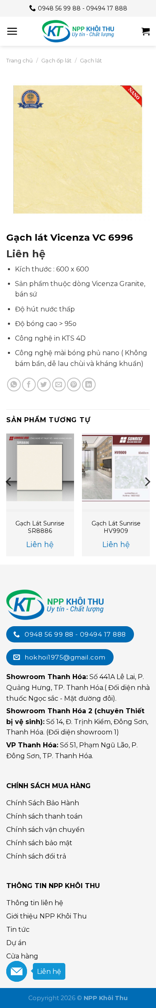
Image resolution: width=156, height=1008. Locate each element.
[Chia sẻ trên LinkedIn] (89, 384)
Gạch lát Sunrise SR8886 (39, 527)
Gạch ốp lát (56, 60)
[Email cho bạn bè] (59, 384)
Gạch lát (91, 60)
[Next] (146, 498)
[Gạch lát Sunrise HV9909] (116, 467)
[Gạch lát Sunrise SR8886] (40, 467)
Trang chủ (19, 60)
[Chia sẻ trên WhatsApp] (14, 384)
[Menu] (12, 31)
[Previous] (9, 498)
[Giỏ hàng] (145, 31)
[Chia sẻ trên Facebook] (29, 384)
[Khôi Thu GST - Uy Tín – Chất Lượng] (78, 31)
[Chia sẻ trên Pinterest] (74, 384)
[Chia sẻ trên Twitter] (44, 384)
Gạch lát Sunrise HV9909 (116, 527)
